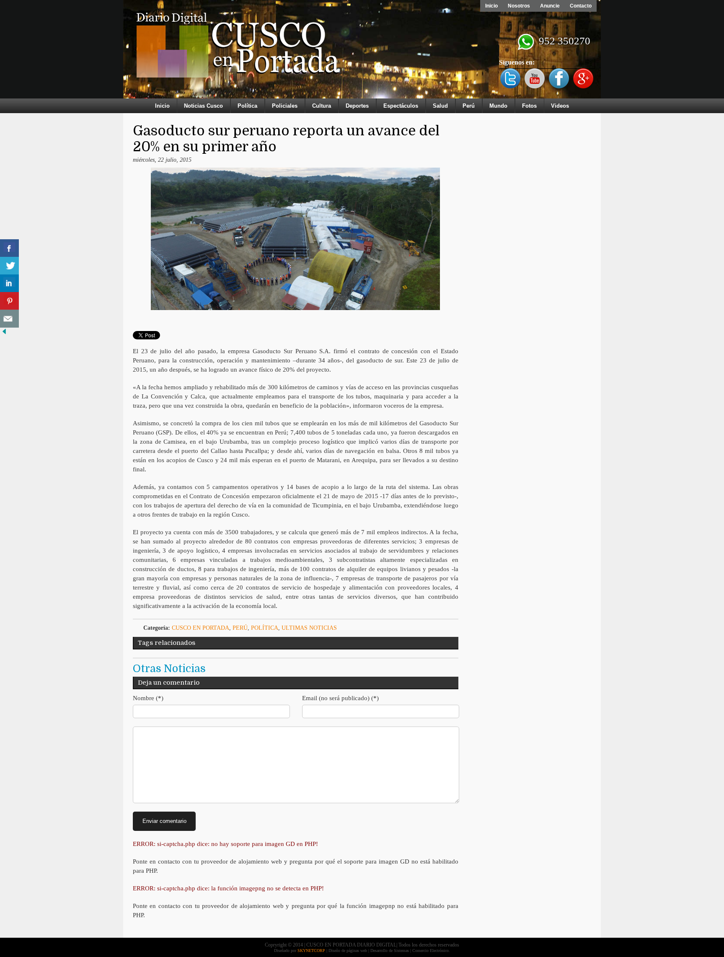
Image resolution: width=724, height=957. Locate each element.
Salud (440, 106)
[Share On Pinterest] (9, 301)
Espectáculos (400, 106)
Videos (560, 106)
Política (247, 106)
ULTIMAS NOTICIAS (309, 628)
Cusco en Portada (200, 628)
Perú (469, 106)
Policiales (284, 106)
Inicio (491, 6)
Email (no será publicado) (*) (340, 698)
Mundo (498, 106)
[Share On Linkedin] (9, 283)
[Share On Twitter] (9, 266)
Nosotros (519, 6)
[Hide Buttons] (4, 334)
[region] (362, 51)
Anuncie (550, 6)
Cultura (321, 106)
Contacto (581, 6)
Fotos (529, 106)
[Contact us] (9, 319)
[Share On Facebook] (9, 248)
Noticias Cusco (203, 106)
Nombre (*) (148, 698)
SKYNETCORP (311, 950)
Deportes (357, 106)
